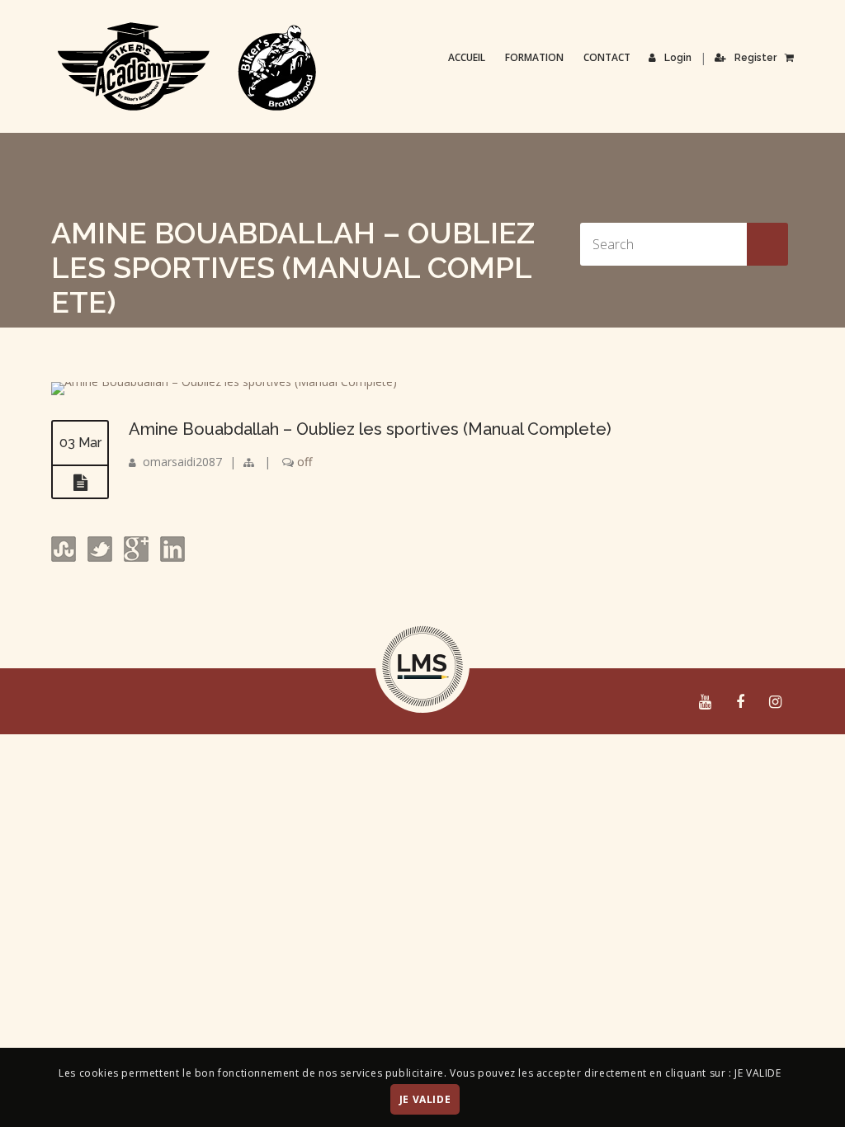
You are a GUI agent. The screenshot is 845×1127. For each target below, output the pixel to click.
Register (755, 58)
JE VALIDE (425, 1099)
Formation (534, 57)
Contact (606, 57)
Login (678, 58)
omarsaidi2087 (182, 461)
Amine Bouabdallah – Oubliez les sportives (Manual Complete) (370, 429)
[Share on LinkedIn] (171, 557)
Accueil (466, 57)
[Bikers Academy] (187, 67)
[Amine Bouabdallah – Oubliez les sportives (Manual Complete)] (224, 381)
